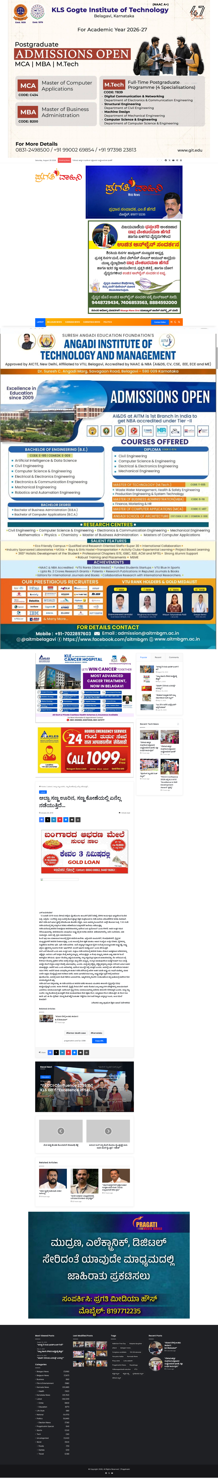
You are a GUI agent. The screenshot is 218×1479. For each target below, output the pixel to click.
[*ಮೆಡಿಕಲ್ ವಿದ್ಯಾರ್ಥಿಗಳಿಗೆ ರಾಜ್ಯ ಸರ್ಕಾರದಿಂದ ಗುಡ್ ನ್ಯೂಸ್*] (147, 697)
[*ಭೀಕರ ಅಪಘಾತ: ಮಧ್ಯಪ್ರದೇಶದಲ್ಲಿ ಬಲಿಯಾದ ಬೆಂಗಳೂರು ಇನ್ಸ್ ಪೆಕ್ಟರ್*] (84, 1181)
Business (40, 1379)
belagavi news (125, 1348)
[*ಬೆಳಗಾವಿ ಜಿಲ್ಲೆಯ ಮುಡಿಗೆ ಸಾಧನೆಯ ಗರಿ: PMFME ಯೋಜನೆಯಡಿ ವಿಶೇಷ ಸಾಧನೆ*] (90, 1364)
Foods (41, 1446)
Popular (143, 657)
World (39, 1442)
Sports (39, 1430)
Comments (174, 657)
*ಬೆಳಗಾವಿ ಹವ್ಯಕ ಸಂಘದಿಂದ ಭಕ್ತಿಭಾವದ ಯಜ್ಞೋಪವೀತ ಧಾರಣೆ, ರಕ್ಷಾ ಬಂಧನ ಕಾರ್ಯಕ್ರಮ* (149, 746)
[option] (84, 1086)
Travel (41, 1454)
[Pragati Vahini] (58, 175)
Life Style (40, 1411)
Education (43, 1407)
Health (41, 1391)
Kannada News (72, 322)
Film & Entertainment (45, 1383)
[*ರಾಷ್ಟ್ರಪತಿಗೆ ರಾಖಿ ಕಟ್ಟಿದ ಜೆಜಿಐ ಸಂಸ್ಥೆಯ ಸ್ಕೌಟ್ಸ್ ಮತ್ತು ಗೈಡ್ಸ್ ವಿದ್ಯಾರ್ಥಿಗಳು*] (101, 1364)
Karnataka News (91, 322)
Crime (41, 1403)
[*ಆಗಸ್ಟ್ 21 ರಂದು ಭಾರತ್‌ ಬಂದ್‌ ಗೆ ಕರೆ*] (147, 669)
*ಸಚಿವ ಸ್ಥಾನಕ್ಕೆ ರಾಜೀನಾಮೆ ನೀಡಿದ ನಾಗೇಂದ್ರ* (50, 1192)
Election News (45, 1422)
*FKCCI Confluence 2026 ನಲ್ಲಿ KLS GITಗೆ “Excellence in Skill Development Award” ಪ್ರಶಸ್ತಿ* (169, 782)
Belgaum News (54, 322)
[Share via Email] (71, 819)
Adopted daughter (135, 1343)
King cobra (116, 1361)
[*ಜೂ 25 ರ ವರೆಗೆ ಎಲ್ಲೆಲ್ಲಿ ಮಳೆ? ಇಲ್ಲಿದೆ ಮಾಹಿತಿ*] (147, 707)
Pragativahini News (119, 1365)
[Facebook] (41, 819)
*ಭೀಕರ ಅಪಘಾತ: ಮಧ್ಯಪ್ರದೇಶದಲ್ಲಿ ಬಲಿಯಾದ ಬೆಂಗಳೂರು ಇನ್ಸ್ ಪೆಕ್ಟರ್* (82, 1197)
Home (43, 786)
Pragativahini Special (45, 1426)
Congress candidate (119, 1352)
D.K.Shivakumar (135, 1352)
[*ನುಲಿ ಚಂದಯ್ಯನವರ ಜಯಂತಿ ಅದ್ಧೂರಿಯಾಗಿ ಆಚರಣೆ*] (78, 1364)
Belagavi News (43, 1371)
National (40, 1415)
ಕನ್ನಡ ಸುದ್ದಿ (126, 1374)
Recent (158, 657)
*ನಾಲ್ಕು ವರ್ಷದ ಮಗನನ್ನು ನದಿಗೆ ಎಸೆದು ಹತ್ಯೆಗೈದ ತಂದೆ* (62, 1087)
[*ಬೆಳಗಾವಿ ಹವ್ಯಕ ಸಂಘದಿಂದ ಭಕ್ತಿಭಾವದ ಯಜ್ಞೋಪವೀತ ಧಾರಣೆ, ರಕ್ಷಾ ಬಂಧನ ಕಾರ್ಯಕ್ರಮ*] (149, 735)
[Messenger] (65, 819)
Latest (40, 322)
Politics (108, 322)
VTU (135, 1369)
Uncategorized (43, 1438)
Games (41, 1450)
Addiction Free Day (119, 1343)
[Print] (77, 819)
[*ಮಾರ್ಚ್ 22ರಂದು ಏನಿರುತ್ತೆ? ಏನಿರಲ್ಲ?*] (147, 688)
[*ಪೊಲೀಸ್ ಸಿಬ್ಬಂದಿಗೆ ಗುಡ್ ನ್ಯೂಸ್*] (149, 765)
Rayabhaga (134, 1365)
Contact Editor (160, 322)
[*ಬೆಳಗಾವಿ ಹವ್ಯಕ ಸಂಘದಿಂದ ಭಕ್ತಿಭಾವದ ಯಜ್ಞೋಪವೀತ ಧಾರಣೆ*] (170, 737)
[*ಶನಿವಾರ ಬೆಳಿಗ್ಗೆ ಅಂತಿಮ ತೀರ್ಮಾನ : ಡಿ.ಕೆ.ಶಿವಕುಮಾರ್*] (46, 1018)
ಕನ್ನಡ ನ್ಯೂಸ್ (115, 1374)
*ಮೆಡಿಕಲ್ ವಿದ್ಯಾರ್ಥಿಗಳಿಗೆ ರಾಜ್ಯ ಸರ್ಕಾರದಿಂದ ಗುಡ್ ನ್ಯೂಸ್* (166, 696)
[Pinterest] (59, 819)
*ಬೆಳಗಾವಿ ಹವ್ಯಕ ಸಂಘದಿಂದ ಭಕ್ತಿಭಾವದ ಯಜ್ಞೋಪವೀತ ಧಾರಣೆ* (168, 749)
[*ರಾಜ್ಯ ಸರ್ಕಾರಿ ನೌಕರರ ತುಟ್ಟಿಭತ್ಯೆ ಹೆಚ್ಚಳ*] (147, 678)
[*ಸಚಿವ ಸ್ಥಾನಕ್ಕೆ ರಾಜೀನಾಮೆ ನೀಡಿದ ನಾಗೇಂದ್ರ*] (53, 1179)
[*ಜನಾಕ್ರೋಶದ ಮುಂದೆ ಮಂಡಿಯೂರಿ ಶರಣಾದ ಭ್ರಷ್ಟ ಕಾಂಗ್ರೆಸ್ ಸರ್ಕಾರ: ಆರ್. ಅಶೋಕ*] (101, 1353)
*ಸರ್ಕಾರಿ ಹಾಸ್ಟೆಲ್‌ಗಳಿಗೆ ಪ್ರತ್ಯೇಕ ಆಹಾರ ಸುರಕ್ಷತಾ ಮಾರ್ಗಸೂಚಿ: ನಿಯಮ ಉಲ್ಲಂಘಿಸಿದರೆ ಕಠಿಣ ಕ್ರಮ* (114, 1187)
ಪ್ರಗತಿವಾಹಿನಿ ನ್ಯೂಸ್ (138, 1374)
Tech (39, 1434)
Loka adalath (128, 1361)
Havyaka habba (118, 1356)
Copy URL (99, 1041)
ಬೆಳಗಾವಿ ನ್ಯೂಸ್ (116, 1378)
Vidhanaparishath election (121, 1369)
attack (114, 1348)
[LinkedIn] (53, 819)
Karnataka (97, 1033)
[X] (47, 819)
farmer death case (77, 1033)
